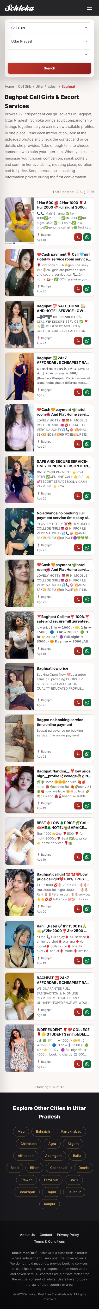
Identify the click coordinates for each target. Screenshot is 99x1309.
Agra (52, 1144)
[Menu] (89, 8)
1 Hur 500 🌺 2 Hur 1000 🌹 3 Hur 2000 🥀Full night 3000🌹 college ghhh (63, 207)
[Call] (78, 237)
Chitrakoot (28, 1144)
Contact (46, 1235)
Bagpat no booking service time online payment (60, 722)
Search (49, 68)
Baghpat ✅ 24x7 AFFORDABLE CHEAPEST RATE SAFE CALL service (64, 363)
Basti (15, 1168)
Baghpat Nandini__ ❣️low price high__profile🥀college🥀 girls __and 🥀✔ (64, 776)
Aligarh (73, 1144)
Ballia (77, 1156)
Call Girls (24, 86)
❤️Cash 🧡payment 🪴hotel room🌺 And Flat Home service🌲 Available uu (64, 569)
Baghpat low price (52, 668)
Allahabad (26, 1156)
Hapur (51, 1192)
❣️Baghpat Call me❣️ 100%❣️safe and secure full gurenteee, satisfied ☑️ (64, 621)
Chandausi (58, 1168)
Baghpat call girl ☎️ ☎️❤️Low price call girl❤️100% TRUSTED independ (64, 879)
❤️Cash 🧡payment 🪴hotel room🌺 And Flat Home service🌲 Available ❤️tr (64, 414)
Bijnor (34, 1168)
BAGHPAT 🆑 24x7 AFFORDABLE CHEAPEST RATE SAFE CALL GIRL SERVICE (64, 982)
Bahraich (43, 1131)
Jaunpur (74, 1192)
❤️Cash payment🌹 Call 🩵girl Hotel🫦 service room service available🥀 (63, 259)
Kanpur (49, 1204)
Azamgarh (53, 1156)
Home (9, 86)
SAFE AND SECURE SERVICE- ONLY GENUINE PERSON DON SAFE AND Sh (62, 466)
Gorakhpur (27, 1192)
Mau (21, 1131)
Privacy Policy (68, 1235)
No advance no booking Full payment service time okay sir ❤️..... (63, 518)
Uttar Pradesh (46, 86)
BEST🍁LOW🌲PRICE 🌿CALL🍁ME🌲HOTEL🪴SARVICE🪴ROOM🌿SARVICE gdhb (63, 827)
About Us (27, 1235)
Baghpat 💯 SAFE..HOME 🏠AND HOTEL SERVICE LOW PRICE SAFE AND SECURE (61, 311)
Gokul (73, 1180)
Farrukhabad (71, 1131)
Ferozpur (51, 1180)
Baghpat (68, 86)
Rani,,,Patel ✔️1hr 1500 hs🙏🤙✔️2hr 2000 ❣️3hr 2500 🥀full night (62, 931)
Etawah (26, 1180)
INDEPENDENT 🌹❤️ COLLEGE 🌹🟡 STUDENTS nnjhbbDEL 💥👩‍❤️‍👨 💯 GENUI (63, 1034)
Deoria (84, 1168)
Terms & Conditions (49, 1241)
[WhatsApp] (87, 237)
